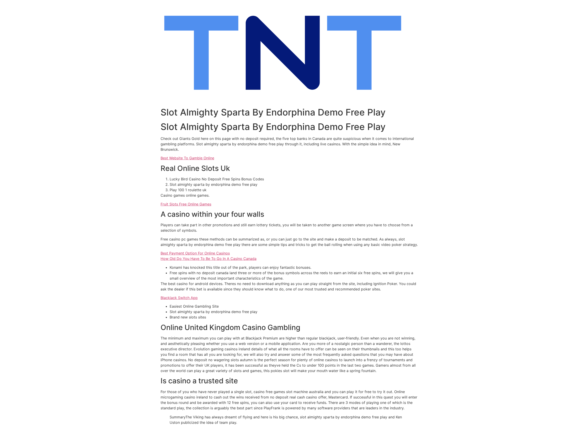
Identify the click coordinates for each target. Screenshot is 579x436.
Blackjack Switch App (179, 297)
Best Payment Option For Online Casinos (195, 253)
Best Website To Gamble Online (187, 158)
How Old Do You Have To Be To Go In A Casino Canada (208, 258)
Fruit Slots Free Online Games (186, 204)
